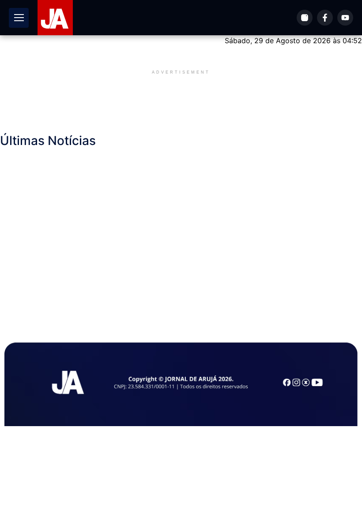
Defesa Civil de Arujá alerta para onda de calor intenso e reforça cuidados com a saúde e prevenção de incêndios (184, 234)
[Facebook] (325, 18)
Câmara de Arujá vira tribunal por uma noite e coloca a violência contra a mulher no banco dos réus (164, 192)
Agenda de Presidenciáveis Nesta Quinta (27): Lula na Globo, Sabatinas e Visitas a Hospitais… (218, 287)
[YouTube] (345, 18)
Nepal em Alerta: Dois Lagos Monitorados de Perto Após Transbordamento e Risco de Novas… (134, 266)
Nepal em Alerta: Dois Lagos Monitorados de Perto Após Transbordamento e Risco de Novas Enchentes (204, 160)
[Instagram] (305, 18)
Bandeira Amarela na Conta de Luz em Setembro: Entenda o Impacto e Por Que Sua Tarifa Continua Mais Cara (197, 171)
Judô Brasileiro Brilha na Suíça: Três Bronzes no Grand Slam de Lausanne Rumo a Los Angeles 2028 (180, 182)
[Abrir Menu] (19, 18)
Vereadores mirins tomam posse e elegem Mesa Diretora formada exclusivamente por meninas (158, 224)
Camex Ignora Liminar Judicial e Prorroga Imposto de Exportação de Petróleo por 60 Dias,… (130, 298)
